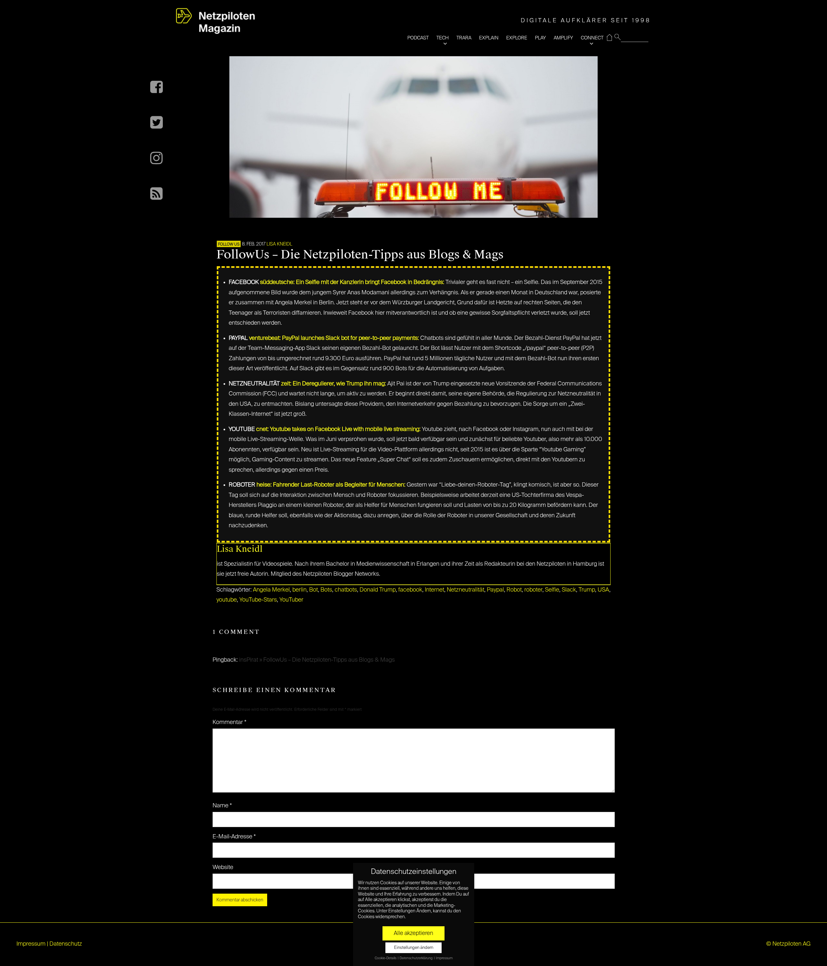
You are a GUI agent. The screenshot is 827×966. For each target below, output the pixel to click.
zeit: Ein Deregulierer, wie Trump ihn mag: (333, 384)
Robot (514, 590)
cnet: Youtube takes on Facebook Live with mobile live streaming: (338, 429)
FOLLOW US (228, 245)
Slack (569, 590)
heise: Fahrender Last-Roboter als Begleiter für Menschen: (330, 485)
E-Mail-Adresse (234, 837)
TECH (442, 38)
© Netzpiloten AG (788, 944)
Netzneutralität (465, 590)
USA (603, 590)
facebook (410, 590)
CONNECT (592, 38)
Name (222, 806)
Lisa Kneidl (279, 244)
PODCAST (418, 38)
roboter (533, 590)
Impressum (31, 944)
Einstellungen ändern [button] (413, 948)
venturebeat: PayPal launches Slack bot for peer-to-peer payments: (334, 338)
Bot (313, 590)
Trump (587, 590)
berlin (299, 590)
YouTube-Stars (258, 600)
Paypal (495, 590)
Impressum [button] (444, 958)
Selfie (552, 590)
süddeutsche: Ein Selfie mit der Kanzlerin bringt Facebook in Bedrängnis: (352, 282)
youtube (226, 600)
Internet (434, 590)
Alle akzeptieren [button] (413, 933)
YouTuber (291, 600)
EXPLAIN (488, 38)
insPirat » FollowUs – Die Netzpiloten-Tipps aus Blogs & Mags (317, 660)
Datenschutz (65, 944)
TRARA (463, 38)
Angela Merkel (271, 590)
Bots (326, 590)
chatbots (346, 590)
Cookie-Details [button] (386, 958)
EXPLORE (516, 38)
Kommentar (229, 722)
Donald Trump (378, 590)
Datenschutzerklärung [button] (416, 958)
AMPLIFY (563, 38)
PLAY (540, 38)
